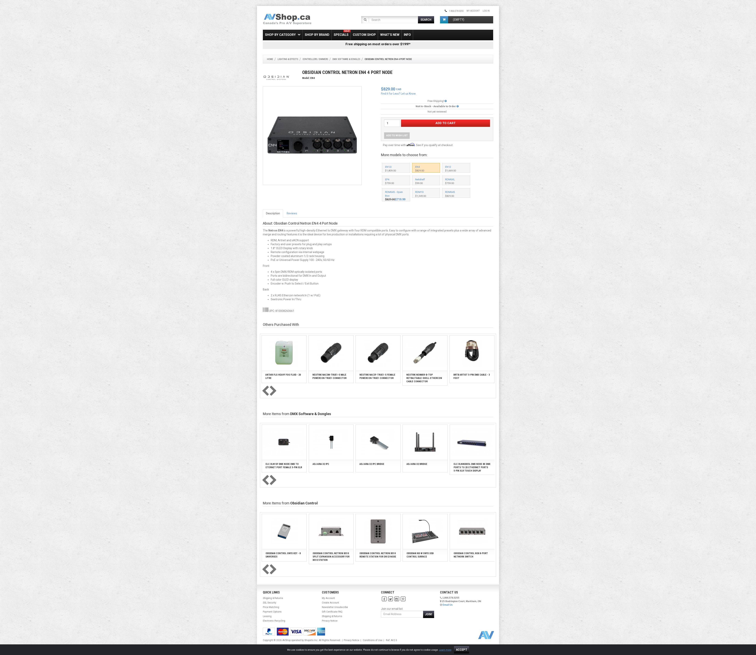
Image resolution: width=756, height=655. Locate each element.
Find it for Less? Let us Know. (398, 93)
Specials (342, 33)
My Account (473, 10)
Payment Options (272, 611)
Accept (461, 649)
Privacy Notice (329, 620)
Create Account (330, 602)
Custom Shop (364, 35)
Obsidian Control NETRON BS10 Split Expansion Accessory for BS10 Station (331, 556)
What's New (389, 35)
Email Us (448, 604)
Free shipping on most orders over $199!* (378, 44)
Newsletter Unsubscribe (335, 607)
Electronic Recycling (274, 620)
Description (273, 213)
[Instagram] (397, 599)
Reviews (292, 213)
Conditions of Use (372, 640)
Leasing (267, 616)
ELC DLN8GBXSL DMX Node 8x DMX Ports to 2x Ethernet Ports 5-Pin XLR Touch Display (472, 467)
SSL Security (269, 602)
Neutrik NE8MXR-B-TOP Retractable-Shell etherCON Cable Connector (424, 378)
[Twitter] (390, 599)
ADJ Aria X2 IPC (321, 464)
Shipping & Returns (273, 598)
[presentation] (265, 391)
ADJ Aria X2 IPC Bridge (371, 464)
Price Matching (271, 607)
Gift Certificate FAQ (332, 611)
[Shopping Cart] (444, 19)
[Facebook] (384, 599)
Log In (486, 10)
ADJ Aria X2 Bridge (417, 464)
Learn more (445, 650)
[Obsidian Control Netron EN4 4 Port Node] (312, 135)
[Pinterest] (403, 599)
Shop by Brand (317, 35)
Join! (428, 614)
